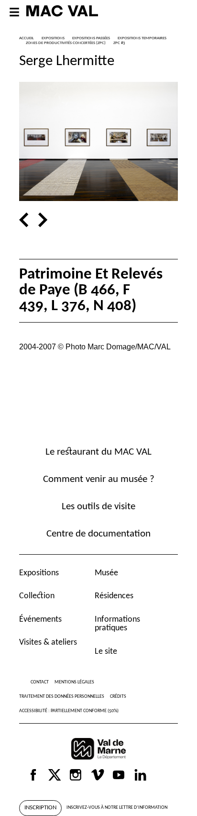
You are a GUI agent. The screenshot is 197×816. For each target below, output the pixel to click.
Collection (37, 596)
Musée (106, 573)
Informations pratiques (117, 624)
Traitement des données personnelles (61, 696)
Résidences (114, 596)
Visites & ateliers (48, 642)
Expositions (39, 573)
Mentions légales (74, 682)
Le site (106, 651)
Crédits (118, 696)
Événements (40, 619)
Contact (40, 682)
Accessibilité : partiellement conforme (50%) (69, 711)
